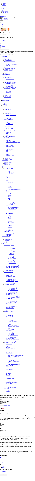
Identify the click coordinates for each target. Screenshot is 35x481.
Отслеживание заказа (3, 14)
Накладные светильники (8, 67)
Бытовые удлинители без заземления (13, 354)
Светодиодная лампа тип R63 (12, 306)
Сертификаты (4, 3)
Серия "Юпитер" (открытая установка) (14, 364)
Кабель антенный (10, 204)
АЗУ (8, 206)
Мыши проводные (10, 182)
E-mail (1, 17)
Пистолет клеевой (8, 150)
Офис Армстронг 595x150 (12, 263)
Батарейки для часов (7, 163)
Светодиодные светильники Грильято (10, 87)
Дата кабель (9, 199)
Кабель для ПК (10, 186)
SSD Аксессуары (10, 228)
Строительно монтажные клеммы (11, 376)
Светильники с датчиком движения (9, 83)
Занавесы (9, 324)
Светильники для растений (8, 70)
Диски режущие (8, 121)
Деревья (9, 323)
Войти (1, 16)
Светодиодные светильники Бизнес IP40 (12, 266)
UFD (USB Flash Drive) (9, 213)
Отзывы (3, 6)
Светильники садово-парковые (10, 279)
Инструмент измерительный (8, 113)
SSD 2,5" (9, 226)
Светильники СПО (9, 80)
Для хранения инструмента (8, 159)
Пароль (1, 18)
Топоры (7, 135)
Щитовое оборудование (9, 383)
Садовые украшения (9, 275)
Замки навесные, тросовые (8, 108)
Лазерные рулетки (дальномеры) (11, 115)
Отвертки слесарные (9, 157)
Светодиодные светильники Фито (11, 340)
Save (3, 408)
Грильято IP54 (11, 254)
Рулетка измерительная (9, 117)
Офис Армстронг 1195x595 (12, 262)
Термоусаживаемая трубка (10, 377)
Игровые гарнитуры (11, 172)
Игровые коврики (10, 175)
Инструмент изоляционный (8, 119)
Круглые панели (8, 90)
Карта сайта (4, 467)
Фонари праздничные (11, 329)
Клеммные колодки (9, 367)
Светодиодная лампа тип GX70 (12, 301)
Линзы (7, 345)
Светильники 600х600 (9, 86)
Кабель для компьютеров (10, 184)
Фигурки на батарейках (11, 327)
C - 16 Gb (9, 216)
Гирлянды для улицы (12, 320)
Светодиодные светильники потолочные (12, 339)
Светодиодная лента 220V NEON (13, 335)
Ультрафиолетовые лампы (10, 308)
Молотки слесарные (9, 134)
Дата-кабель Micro (12, 202)
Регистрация (4, 16)
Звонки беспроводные (9, 365)
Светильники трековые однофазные (11, 64)
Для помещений (11, 322)
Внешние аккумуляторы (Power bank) (13, 208)
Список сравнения (5, 10)
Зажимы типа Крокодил (7, 107)
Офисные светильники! (6, 74)
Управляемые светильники (8, 72)
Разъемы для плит (8, 374)
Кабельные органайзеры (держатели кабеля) (14, 189)
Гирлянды (9, 318)
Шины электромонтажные (12, 387)
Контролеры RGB (10, 332)
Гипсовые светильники (7, 66)
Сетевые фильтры (8, 375)
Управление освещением (10, 378)
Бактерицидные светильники (8, 76)
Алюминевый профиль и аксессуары (13, 331)
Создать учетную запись (4, 19)
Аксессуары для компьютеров (8, 168)
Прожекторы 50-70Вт (7, 97)
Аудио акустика (6, 231)
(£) (2, 26)
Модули (7, 346)
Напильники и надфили (9, 123)
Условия (3, 2)
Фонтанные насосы (9, 282)
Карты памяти (8, 219)
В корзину (2, 405)
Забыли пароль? (5, 18)
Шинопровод (8, 65)
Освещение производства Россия (9, 245)
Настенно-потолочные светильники (9, 68)
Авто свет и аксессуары (6, 236)
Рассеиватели (8, 347)
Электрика (5, 350)
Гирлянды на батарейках (13, 321)
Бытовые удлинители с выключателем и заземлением (16, 355)
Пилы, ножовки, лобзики (10, 125)
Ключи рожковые (8, 139)
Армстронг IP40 (11, 256)
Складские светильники (8, 99)
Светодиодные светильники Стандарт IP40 (12, 265)
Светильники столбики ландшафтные (12, 281)
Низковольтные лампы (9, 307)
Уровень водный (8, 118)
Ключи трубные (8, 140)
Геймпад (9, 171)
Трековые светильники (9, 63)
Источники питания (9, 344)
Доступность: (2, 402)
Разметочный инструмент (10, 116)
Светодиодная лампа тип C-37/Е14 (13, 290)
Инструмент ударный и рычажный (9, 130)
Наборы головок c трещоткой (10, 141)
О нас (3, 466)
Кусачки (7, 122)
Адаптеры (9, 198)
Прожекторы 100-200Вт (7, 96)
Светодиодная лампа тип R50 (12, 305)
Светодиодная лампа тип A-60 (12, 287)
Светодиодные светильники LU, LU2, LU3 (10, 283)
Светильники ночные (9, 315)
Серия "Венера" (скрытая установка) (13, 361)
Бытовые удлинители (9, 353)
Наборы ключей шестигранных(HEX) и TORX (13, 142)
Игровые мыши (10, 174)
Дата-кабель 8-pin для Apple (13, 201)
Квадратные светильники (10, 79)
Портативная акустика (9, 235)
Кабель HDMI (10, 187)
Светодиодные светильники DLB (11, 341)
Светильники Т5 (8, 81)
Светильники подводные (10, 278)
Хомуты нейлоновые (9, 381)
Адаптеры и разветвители (10, 352)
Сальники (9, 386)
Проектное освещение (9, 270)
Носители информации (7, 211)
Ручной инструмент (5, 105)
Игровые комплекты (11, 173)
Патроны (9, 371)
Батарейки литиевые (7, 164)
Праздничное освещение (10, 316)
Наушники (9, 196)
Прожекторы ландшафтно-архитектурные (12, 274)
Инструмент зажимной (7, 109)
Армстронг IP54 (11, 257)
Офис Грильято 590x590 (11, 251)
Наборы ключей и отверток (10, 146)
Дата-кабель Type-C (12, 203)
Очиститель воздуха (7, 240)
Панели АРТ (6, 271)
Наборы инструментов (9, 145)
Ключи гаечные (6, 137)
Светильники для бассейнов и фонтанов (10, 71)
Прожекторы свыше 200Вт (8, 98)
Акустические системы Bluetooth (11, 233)
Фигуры (9, 328)
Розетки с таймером (11, 360)
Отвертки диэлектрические (10, 155)
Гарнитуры (9, 195)
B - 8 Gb (9, 215)
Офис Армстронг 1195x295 (12, 261)
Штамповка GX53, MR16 (12, 302)
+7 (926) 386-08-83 (3, 35)
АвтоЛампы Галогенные (8, 238)
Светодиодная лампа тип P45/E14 (13, 292)
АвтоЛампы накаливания (8, 239)
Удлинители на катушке (11, 357)
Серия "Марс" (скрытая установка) (13, 362)
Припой (7, 151)
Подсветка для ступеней (9, 273)
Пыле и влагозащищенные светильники (10, 82)
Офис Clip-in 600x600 (11, 264)
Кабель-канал (8, 391)
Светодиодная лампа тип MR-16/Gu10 (14, 296)
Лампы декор (8, 309)
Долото (7, 133)
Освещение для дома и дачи (8, 311)
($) (2, 24)
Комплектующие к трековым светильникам (12, 62)
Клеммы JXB (10, 385)
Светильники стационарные (10, 280)
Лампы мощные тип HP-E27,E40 (11, 293)
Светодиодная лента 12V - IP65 (12, 334)
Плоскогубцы (8, 112)
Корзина (1, 45)
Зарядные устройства (9, 205)
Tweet (3, 406)
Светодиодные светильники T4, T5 (9, 348)
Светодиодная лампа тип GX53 (12, 300)
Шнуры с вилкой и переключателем (11, 382)
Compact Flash (10, 221)
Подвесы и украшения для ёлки (13, 325)
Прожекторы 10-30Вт (7, 95)
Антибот (1, 15)
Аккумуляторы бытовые (8, 161)
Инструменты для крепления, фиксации (10, 136)
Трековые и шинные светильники (9, 61)
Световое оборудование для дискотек (13, 326)
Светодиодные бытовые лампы (9, 284)
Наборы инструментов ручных (9, 143)
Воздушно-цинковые (7, 165)
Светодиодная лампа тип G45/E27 (13, 291)
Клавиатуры (8, 177)
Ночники (5, 73)
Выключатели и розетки (9, 358)
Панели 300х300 (8, 92)
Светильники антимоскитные (10, 276)
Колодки (7, 368)
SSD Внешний (10, 229)
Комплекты (7, 176)
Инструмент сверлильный (8, 126)
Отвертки (5, 152)
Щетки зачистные (7, 158)
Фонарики (5, 104)
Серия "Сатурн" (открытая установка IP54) (14, 363)
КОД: (1, 401)
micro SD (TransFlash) (11, 222)
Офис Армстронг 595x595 (12, 248)
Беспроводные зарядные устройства (13, 207)
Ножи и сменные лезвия (9, 124)
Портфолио (4, 5)
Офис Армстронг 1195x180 (12, 258)
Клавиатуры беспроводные (12, 179)
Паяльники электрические (10, 149)
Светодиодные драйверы (11, 336)
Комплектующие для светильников (9, 342)
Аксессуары (4, 166)
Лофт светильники (7, 58)
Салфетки (7, 191)
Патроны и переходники (9, 369)
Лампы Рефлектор (8, 303)
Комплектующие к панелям (10, 89)
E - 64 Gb (9, 218)
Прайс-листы (4, 4)
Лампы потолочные (9, 294)
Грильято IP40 (11, 253)
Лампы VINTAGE (8, 310)
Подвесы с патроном (9, 373)
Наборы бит (8, 154)
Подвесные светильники (8, 59)
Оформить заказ (2, 46)
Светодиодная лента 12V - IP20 (12, 333)
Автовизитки (6, 237)
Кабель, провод (6, 388)
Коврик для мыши (10, 183)
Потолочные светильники (8, 60)
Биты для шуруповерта (9, 128)
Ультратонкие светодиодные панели (9, 88)
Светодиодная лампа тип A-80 (12, 288)
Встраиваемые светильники (8, 69)
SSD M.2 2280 (10, 227)
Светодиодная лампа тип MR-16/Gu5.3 (14, 297)
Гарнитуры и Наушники (9, 193)
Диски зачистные (8, 132)
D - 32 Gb (9, 217)
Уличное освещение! (5, 100)
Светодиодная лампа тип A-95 (12, 289)
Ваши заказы (4, 471)
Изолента (7, 366)
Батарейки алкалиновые (8, 162)
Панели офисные (8, 246)
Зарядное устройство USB (12, 209)
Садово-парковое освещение (8, 272)
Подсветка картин (8, 314)
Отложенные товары (5, 12)
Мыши (7, 180)
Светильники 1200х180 (9, 85)
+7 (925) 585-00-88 (3, 40)
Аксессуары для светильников (10, 269)
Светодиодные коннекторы (12, 337)
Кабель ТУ (7, 390)
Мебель (7, 190)
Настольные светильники (10, 338)
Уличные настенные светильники (9, 103)
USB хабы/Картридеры (9, 230)
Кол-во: (1, 403)
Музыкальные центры (9, 234)
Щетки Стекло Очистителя (8, 242)
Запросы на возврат (5, 11)
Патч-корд (9, 188)
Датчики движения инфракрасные (13, 380)
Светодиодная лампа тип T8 (8, 349)
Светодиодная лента (9, 330)
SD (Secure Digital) (10, 223)
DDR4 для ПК (10, 225)
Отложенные (4, 472)
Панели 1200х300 (8, 91)
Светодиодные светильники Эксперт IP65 (12, 267)
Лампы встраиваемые (9, 298)
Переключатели (8, 372)
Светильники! (4, 56)
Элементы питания (5, 160)
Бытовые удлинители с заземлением (13, 356)
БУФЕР (3, 243)
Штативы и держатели (9, 210)
